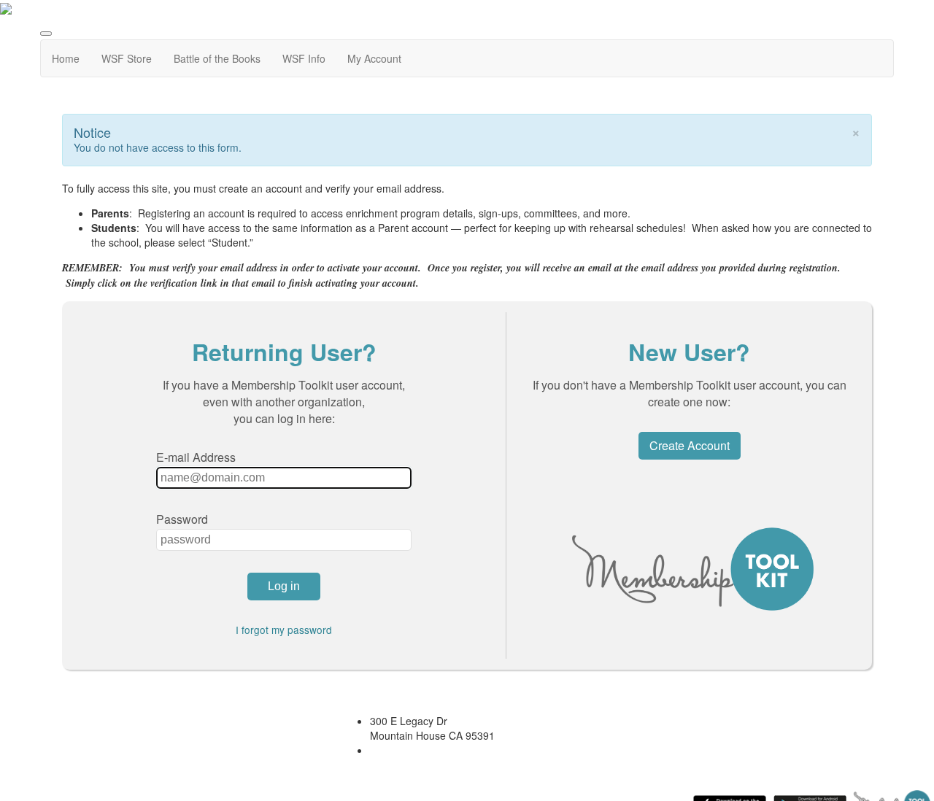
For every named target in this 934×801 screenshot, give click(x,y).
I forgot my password (284, 629)
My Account (374, 58)
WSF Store (126, 58)
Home (66, 58)
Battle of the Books (217, 58)
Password (182, 519)
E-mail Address (196, 457)
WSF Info (303, 58)
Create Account (689, 445)
